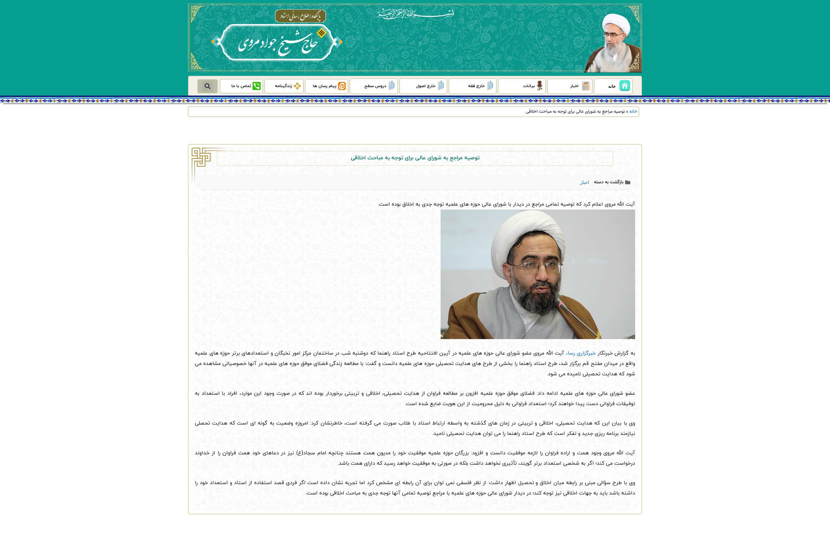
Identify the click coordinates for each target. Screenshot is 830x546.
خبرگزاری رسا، (580, 353)
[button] (207, 86)
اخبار (584, 182)
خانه (633, 111)
